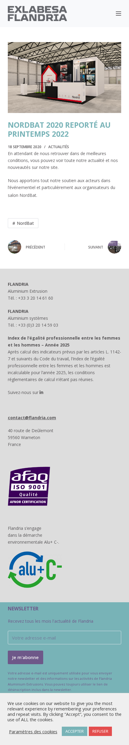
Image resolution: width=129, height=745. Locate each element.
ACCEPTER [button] (74, 731)
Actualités (58, 146)
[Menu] (118, 13)
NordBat (25, 223)
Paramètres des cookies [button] (33, 731)
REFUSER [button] (100, 731)
